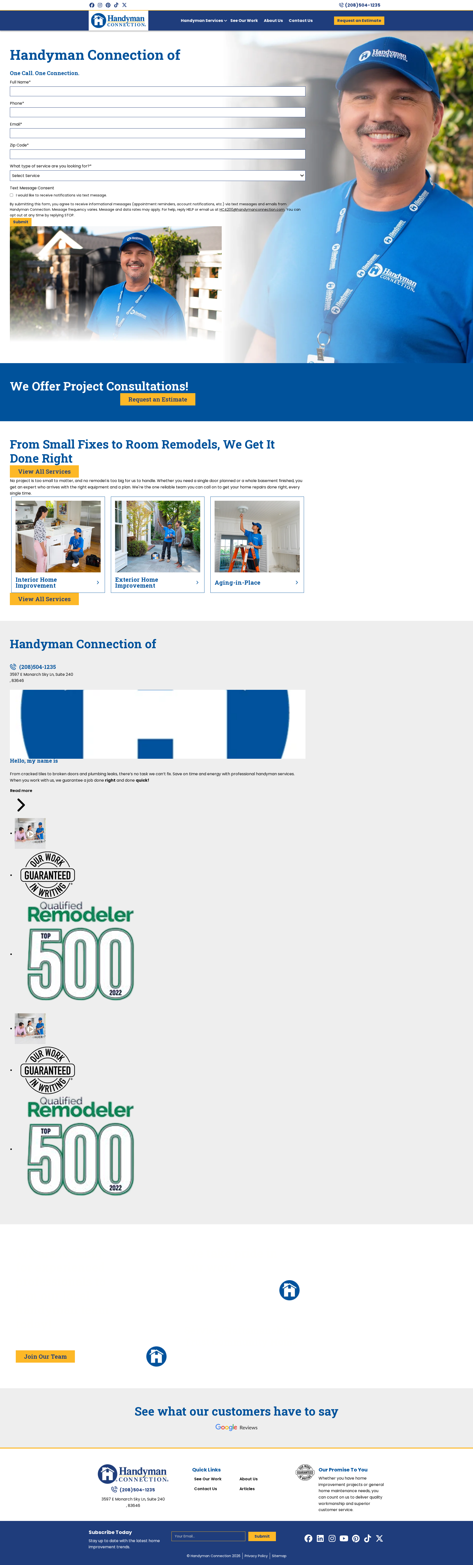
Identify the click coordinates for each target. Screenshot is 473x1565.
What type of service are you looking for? (51, 166)
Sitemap (279, 1556)
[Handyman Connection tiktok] (116, 5)
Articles (247, 1489)
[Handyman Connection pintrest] (108, 5)
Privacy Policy (256, 1556)
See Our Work (207, 1479)
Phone (17, 103)
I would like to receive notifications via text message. (61, 195)
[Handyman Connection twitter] (124, 5)
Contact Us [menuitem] (301, 20)
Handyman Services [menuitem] (202, 20)
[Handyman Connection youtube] (344, 1538)
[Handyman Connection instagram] (100, 5)
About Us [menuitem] (273, 20)
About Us (248, 1479)
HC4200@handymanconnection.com (252, 209)
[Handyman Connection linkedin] (320, 1538)
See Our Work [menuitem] (244, 20)
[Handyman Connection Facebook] (92, 5)
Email (16, 124)
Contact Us (205, 1489)
